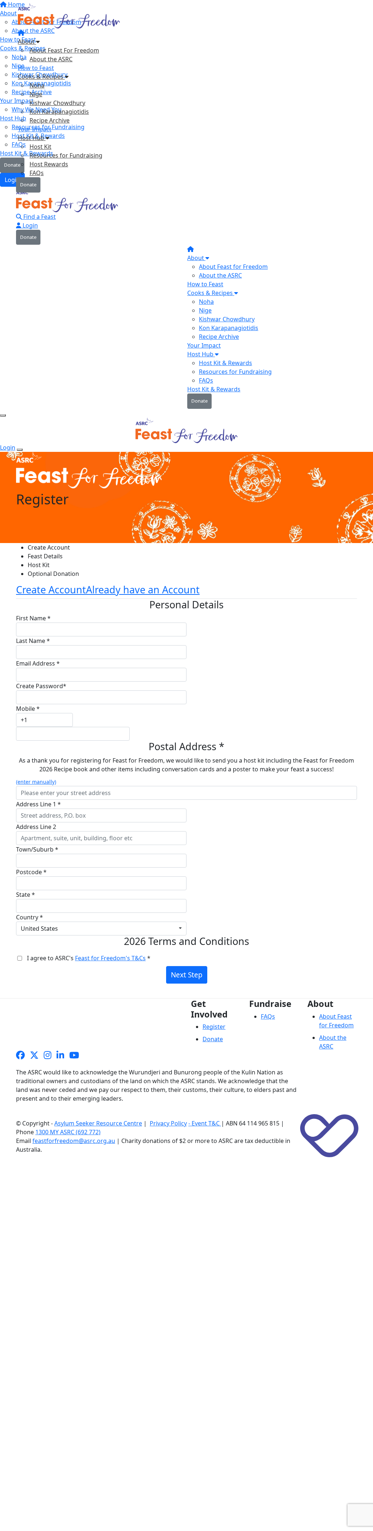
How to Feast (36, 68)
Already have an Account (143, 589)
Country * (29, 917)
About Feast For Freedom (64, 50)
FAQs (37, 173)
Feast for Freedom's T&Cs (110, 958)
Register (214, 1027)
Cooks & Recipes (41, 77)
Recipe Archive (50, 120)
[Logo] (69, 17)
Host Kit (40, 147)
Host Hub (32, 138)
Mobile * (28, 709)
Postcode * (31, 872)
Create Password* (41, 686)
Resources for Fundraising (66, 155)
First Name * (33, 618)
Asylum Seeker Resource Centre (98, 1123)
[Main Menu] (3, 415)
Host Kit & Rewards (225, 363)
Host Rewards (49, 164)
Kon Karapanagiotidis (59, 112)
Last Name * (33, 641)
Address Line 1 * (38, 804)
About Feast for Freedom (233, 267)
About (27, 42)
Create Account (51, 589)
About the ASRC (51, 59)
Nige (36, 94)
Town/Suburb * (37, 849)
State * (25, 895)
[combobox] (101, 928)
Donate (28, 184)
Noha (37, 85)
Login (29, 225)
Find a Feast (39, 217)
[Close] (20, 450)
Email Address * (38, 663)
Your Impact (34, 129)
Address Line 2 (36, 827)
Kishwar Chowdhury (57, 103)
